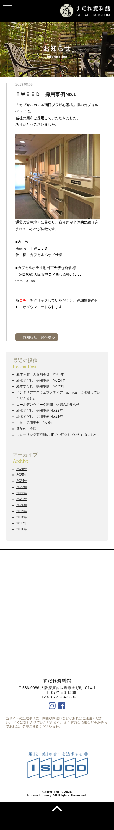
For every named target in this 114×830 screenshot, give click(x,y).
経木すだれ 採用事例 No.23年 (40, 386)
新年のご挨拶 (26, 429)
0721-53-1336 (63, 692)
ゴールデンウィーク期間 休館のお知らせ (47, 405)
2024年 (21, 481)
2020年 (21, 505)
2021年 (21, 499)
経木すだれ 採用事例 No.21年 (39, 416)
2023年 (21, 487)
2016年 (21, 529)
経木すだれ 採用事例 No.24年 (40, 380)
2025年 (21, 475)
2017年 (21, 523)
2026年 (21, 469)
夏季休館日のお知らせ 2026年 (40, 374)
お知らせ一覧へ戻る (39, 337)
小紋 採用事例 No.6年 (34, 423)
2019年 (21, 511)
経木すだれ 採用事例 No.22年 (39, 410)
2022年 (21, 493)
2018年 (21, 517)
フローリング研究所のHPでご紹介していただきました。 (58, 435)
